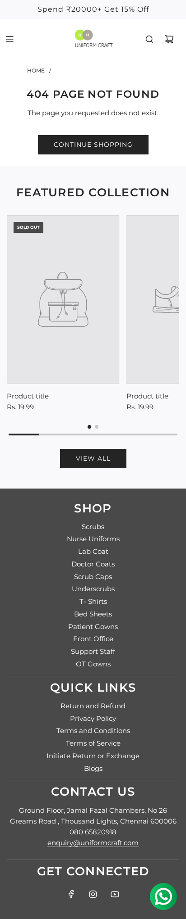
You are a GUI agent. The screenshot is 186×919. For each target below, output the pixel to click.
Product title (28, 396)
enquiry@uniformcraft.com (93, 842)
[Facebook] (71, 894)
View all (93, 458)
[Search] (149, 39)
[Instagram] (93, 894)
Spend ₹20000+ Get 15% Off (93, 9)
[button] (89, 427)
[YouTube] (115, 894)
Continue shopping (93, 144)
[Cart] (169, 39)
